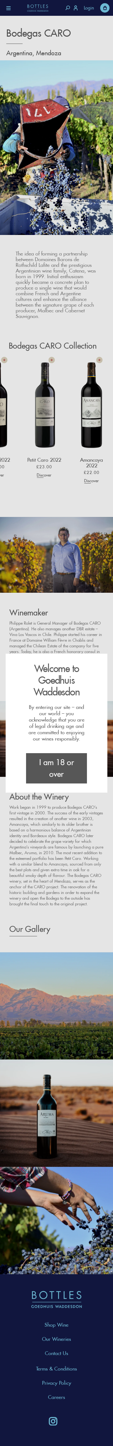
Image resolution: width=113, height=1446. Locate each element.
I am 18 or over (56, 768)
